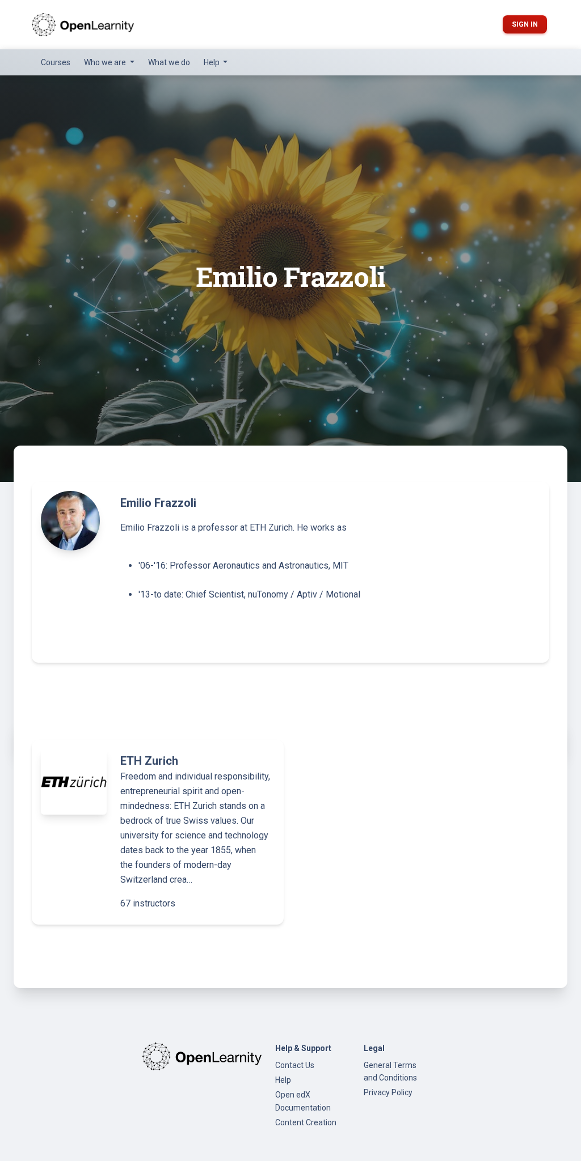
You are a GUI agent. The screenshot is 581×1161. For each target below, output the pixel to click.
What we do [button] (169, 62)
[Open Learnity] (83, 24)
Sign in (525, 24)
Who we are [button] (106, 62)
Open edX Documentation (303, 1101)
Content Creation (305, 1122)
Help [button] (212, 62)
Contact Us (294, 1065)
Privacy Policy (388, 1092)
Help (283, 1079)
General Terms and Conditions (390, 1071)
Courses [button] (55, 62)
